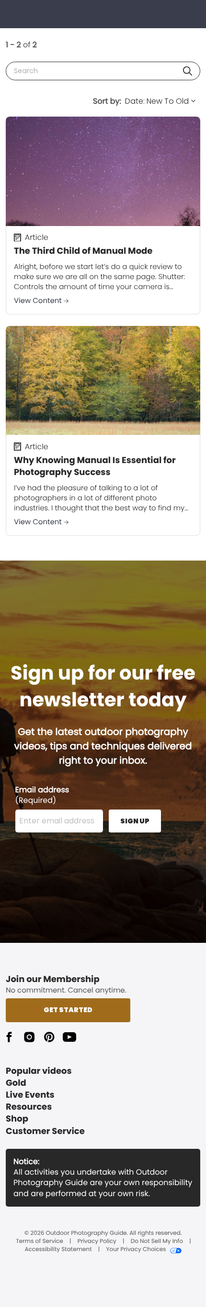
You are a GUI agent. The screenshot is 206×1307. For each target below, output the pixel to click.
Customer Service (45, 1131)
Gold (16, 1083)
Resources (29, 1107)
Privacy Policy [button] (97, 1241)
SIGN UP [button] (134, 821)
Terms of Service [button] (39, 1241)
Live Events (30, 1095)
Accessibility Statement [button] (58, 1249)
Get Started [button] (68, 1010)
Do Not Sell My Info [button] (157, 1241)
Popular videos (39, 1071)
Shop (17, 1119)
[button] (187, 71)
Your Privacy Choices (136, 1249)
